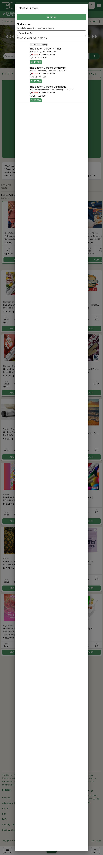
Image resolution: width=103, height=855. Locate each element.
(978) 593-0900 (39, 57)
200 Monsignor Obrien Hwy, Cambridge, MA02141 (52, 89)
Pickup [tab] (53, 17)
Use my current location (33, 38)
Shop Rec (36, 62)
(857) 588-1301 (39, 96)
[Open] (84, 33)
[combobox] (49, 33)
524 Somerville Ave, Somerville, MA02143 (48, 70)
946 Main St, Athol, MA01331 (43, 51)
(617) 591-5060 (39, 77)
